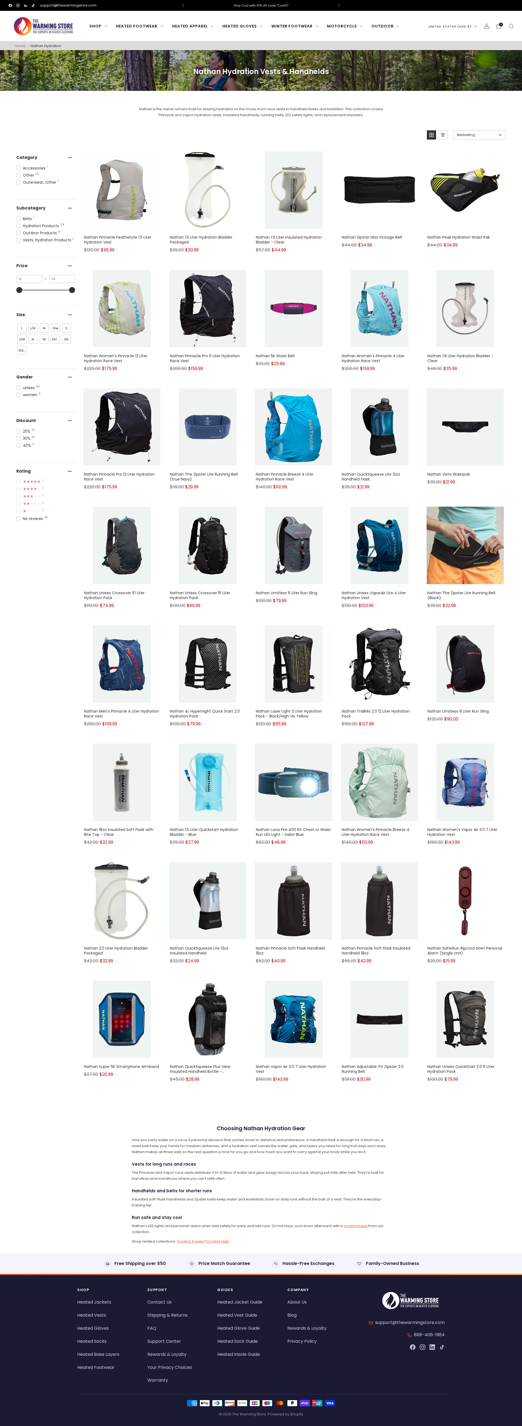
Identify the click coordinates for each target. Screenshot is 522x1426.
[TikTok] (442, 1347)
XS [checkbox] (44, 339)
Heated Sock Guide (237, 1341)
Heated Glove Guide (238, 1328)
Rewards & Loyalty (167, 1354)
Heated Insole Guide (238, 1354)
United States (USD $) (450, 26)
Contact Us (159, 1302)
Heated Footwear (136, 26)
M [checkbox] (44, 328)
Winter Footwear (292, 26)
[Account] (486, 26)
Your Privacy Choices (169, 1367)
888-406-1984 (429, 1335)
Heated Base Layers (98, 1354)
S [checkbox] (66, 328)
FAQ (151, 1328)
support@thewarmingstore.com (68, 5)
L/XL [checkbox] (33, 328)
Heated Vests (91, 1315)
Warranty (157, 1380)
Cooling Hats (217, 1241)
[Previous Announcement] (183, 5)
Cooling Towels (190, 1241)
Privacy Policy (302, 1341)
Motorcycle (342, 26)
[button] (431, 135)
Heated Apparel (190, 26)
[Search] (511, 26)
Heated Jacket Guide (239, 1302)
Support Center (164, 1341)
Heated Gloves (239, 26)
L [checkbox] (22, 328)
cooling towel (356, 1225)
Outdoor (382, 26)
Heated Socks (92, 1341)
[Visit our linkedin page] (25, 5)
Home (20, 45)
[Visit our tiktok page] (33, 5)
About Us (297, 1302)
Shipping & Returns (167, 1315)
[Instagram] (422, 1347)
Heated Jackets (94, 1302)
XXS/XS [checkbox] (22, 351)
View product (121, 225)
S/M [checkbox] (22, 339)
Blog (292, 1315)
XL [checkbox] (33, 339)
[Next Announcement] (339, 5)
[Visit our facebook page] (10, 5)
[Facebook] (412, 1347)
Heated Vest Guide (237, 1315)
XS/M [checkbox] (55, 339)
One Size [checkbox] (55, 329)
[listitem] (261, 5)
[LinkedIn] (432, 1347)
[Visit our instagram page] (18, 5)
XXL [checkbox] (66, 339)
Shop (95, 26)
